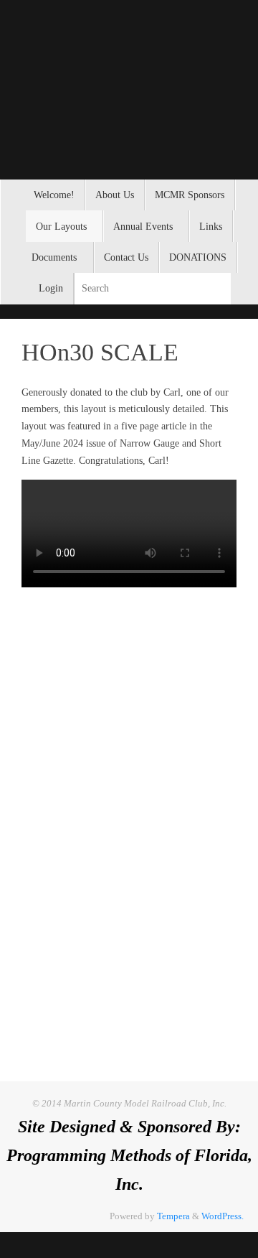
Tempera (173, 1216)
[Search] (219, 288)
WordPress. (222, 1216)
